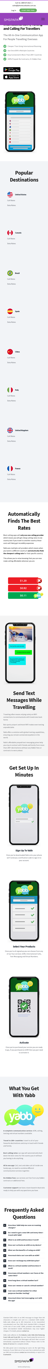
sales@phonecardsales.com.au (24, 5)
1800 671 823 (26, 3)
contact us (25, 1331)
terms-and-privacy (24, 1367)
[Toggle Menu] (43, 19)
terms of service (9, 1344)
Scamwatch (7, 1355)
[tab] (24, 1226)
